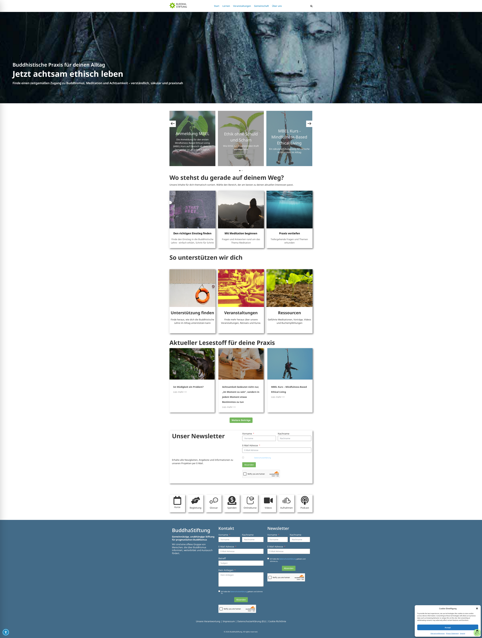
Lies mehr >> (180, 391)
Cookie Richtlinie (277, 621)
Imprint (462, 633)
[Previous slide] (172, 124)
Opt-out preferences (438, 633)
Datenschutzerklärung (262, 458)
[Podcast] (304, 500)
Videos (268, 507)
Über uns (277, 5)
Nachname (283, 433)
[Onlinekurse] (250, 500)
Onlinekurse (250, 507)
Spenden (232, 507)
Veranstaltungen (242, 5)
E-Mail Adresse (250, 445)
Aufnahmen (286, 507)
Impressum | (230, 621)
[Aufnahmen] (286, 500)
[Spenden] (232, 500)
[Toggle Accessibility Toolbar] (6, 632)
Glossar (214, 507)
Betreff (222, 558)
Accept (448, 627)
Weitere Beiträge (241, 420)
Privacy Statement (452, 633)
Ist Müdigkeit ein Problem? (188, 386)
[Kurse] (177, 500)
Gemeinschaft (261, 5)
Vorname (247, 433)
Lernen (226, 5)
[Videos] (268, 500)
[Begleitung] (195, 500)
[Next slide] (309, 124)
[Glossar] (213, 500)
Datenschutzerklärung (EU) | (252, 621)
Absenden (249, 464)
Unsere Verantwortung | (209, 621)
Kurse (177, 507)
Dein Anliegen (225, 570)
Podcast (304, 507)
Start (216, 5)
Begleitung (195, 507)
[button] (477, 608)
